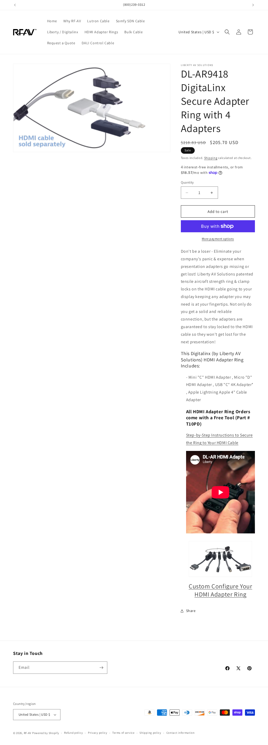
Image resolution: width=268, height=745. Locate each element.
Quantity (187, 182)
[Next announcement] (253, 5)
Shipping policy (150, 733)
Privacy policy (97, 733)
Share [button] (191, 610)
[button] (227, 32)
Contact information (180, 733)
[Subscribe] (101, 667)
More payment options (218, 239)
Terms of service (123, 733)
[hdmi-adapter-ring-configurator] (220, 559)
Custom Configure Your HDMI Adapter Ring (220, 590)
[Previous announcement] (15, 5)
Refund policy (73, 733)
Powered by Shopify (45, 733)
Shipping (210, 158)
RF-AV (28, 733)
